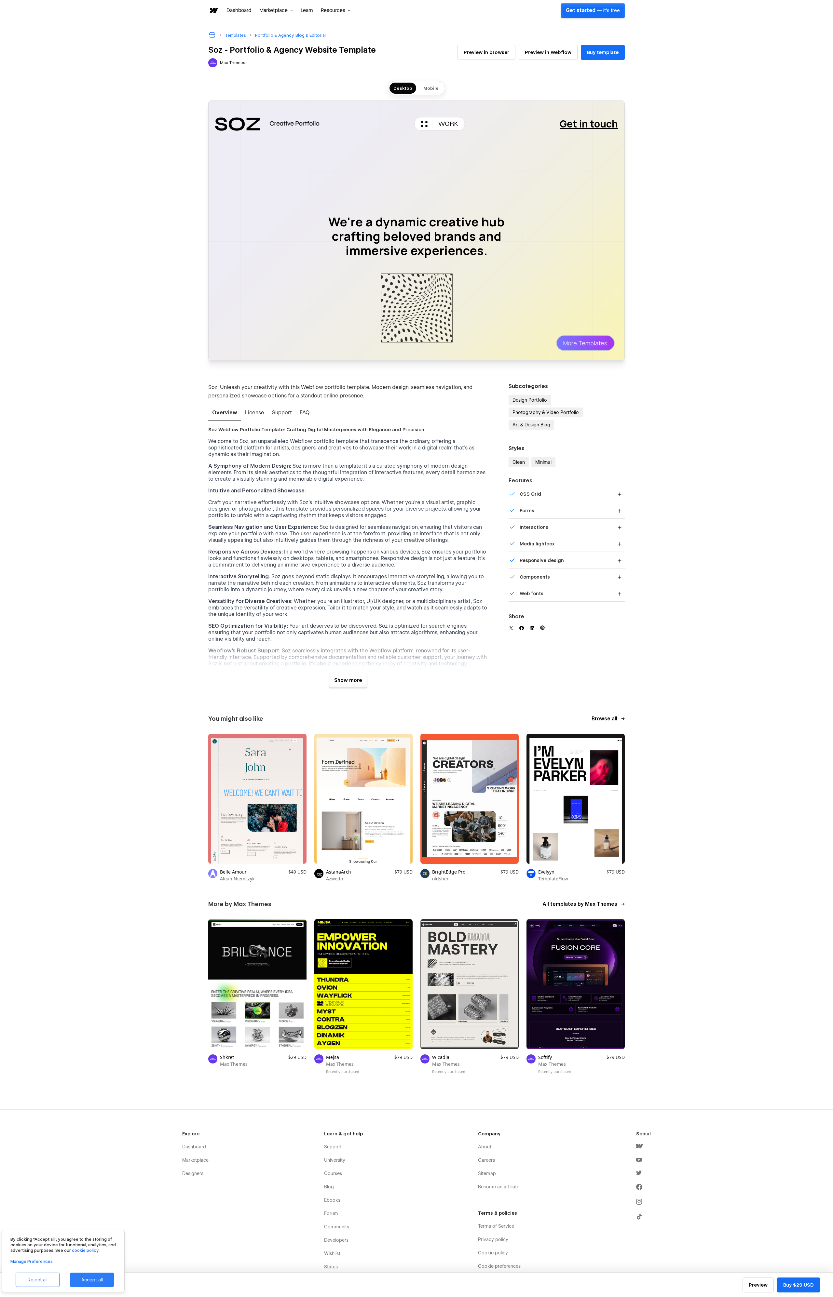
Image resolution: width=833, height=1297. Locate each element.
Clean (518, 462)
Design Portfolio (529, 400)
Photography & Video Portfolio (545, 412)
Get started (593, 10)
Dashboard (239, 10)
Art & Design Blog (531, 424)
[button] (276, 10)
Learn (307, 10)
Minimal (543, 462)
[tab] (224, 413)
